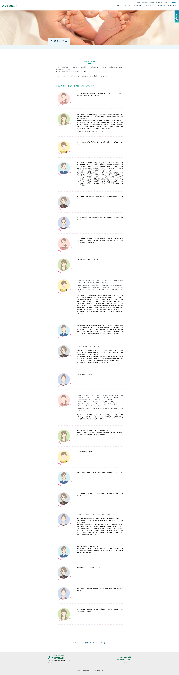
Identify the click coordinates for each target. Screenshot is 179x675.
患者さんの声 (145, 2)
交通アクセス (168, 2)
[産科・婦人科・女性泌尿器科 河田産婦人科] (9, 5)
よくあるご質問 (159, 2)
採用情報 (152, 2)
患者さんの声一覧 (150, 46)
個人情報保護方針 (87, 670)
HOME (143, 46)
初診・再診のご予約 (98, 670)
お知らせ (138, 2)
